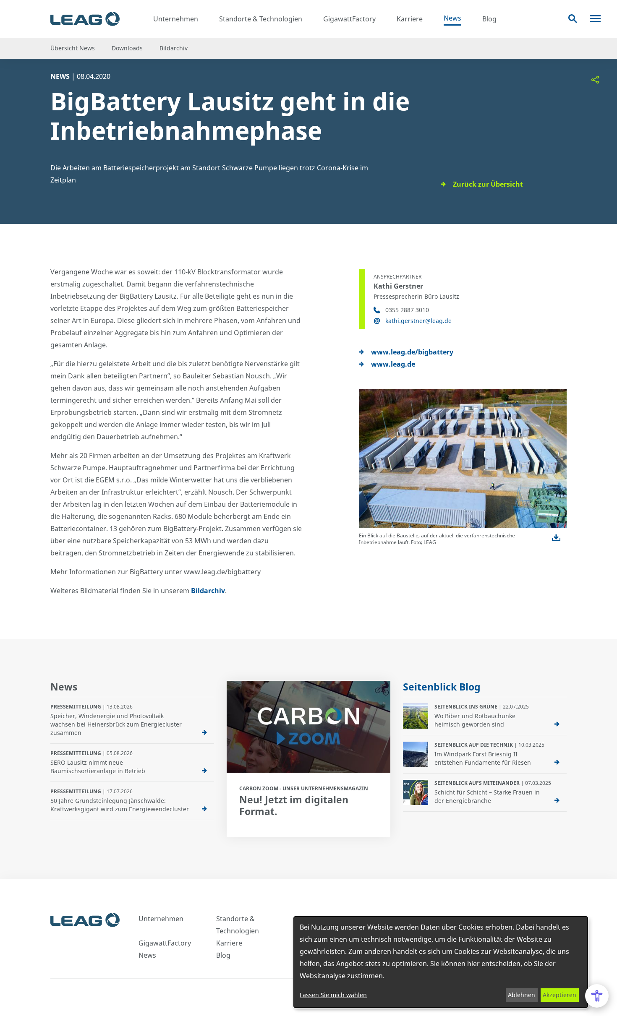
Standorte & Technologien (260, 18)
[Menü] (595, 18)
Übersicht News (72, 48)
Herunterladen (556, 537)
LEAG (85, 19)
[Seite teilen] (595, 79)
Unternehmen (175, 18)
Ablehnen (521, 995)
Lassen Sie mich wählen (333, 995)
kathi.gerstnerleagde (418, 321)
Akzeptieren (559, 995)
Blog (489, 18)
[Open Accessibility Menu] (597, 996)
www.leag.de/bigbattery (412, 352)
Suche (573, 18)
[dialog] (441, 962)
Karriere (410, 18)
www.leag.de (393, 364)
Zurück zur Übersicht (488, 184)
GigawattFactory (349, 18)
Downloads (127, 48)
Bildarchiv (173, 48)
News (452, 18)
